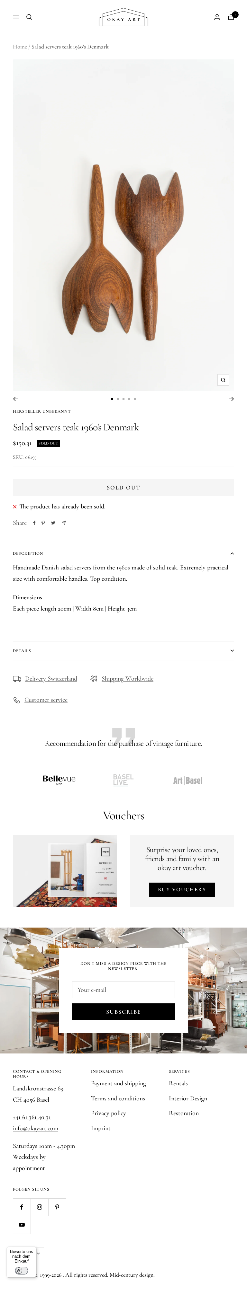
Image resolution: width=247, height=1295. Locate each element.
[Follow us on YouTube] (22, 1225)
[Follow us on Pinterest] (57, 1207)
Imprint (101, 1128)
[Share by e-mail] (64, 523)
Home (20, 46)
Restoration (184, 1113)
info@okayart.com (35, 1128)
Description (28, 553)
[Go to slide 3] (123, 399)
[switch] (21, 1270)
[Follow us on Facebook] (22, 1207)
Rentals (178, 1083)
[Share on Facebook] (34, 523)
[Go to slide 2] (118, 399)
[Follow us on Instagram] (39, 1207)
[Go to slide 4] (129, 399)
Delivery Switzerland (51, 679)
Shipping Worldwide (127, 679)
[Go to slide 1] (112, 399)
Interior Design (188, 1098)
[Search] (29, 17)
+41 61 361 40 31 (32, 1117)
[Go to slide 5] (135, 399)
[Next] (231, 399)
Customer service (46, 700)
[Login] (217, 17)
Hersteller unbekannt (42, 411)
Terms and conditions (118, 1098)
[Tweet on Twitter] (53, 523)
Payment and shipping (118, 1083)
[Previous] (15, 399)
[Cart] (231, 17)
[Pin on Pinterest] (43, 523)
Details (22, 650)
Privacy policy (108, 1113)
